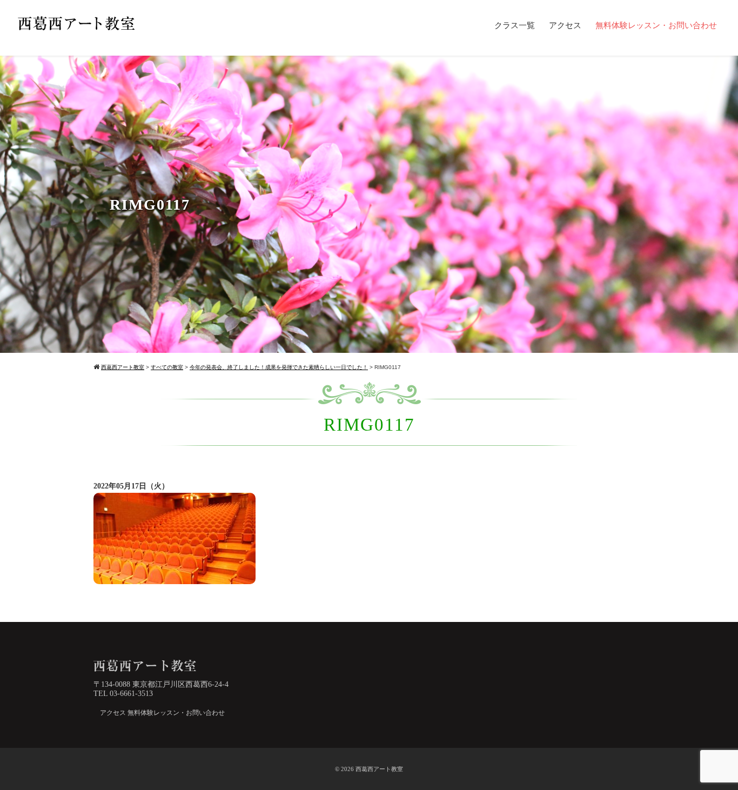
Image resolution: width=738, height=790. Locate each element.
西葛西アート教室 (379, 769)
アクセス (565, 25)
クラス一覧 (514, 25)
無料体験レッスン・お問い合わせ (656, 25)
